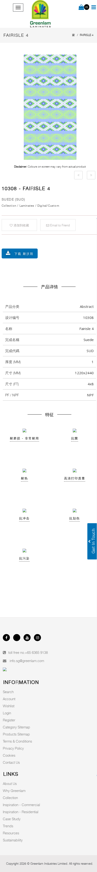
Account (9, 699)
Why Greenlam (14, 790)
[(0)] (81, 7)
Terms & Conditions (17, 741)
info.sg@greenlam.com (27, 661)
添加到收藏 (21, 225)
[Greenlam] (40, 14)
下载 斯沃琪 (23, 254)
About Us (10, 783)
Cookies (9, 755)
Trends (8, 826)
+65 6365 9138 (36, 652)
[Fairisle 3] (78, 175)
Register (9, 720)
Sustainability (13, 840)
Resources (11, 833)
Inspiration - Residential (20, 812)
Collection (10, 798)
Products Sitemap (16, 734)
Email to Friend (59, 225)
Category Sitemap (16, 727)
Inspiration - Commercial (21, 805)
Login (7, 713)
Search (8, 692)
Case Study (11, 819)
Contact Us (11, 762)
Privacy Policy (13, 748)
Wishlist (8, 706)
